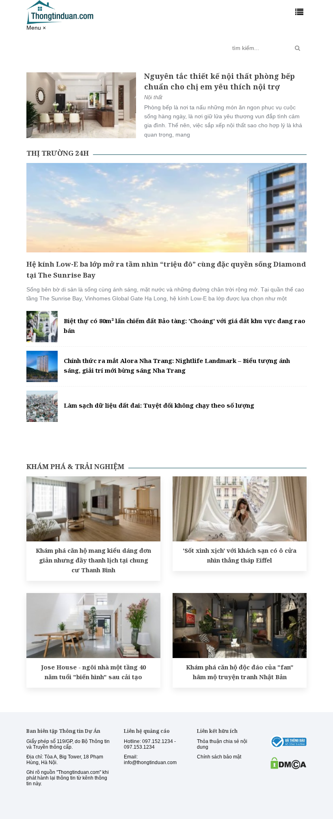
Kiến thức (145, 44)
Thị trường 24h (53, 48)
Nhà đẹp (177, 44)
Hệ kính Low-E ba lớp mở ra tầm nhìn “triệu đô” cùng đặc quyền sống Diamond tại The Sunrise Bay (166, 269)
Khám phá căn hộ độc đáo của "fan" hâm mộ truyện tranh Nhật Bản (240, 672)
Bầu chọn (208, 47)
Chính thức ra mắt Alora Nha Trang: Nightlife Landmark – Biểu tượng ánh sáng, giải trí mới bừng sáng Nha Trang (177, 365)
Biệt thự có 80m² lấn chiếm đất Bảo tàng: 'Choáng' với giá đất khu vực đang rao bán (184, 326)
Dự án (116, 44)
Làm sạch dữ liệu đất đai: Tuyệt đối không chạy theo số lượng (159, 405)
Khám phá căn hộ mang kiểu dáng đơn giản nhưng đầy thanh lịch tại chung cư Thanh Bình (93, 560)
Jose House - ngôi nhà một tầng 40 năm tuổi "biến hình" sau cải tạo (93, 672)
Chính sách (89, 47)
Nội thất (153, 97)
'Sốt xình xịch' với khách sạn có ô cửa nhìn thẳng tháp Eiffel (239, 555)
